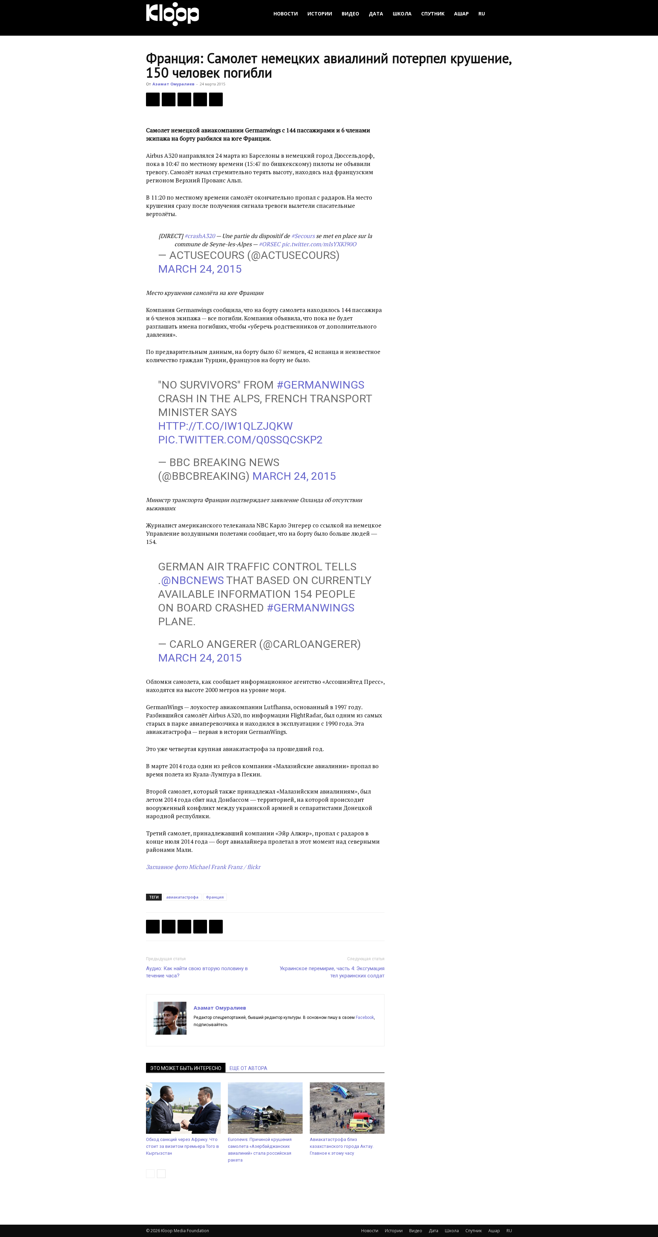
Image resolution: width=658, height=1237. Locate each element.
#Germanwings (320, 384)
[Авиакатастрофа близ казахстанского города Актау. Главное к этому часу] (347, 1108)
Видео (350, 13)
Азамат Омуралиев (173, 83)
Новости (285, 13)
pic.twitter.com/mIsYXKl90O (319, 244)
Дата (376, 13)
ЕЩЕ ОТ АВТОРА (248, 1068)
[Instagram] (211, 1036)
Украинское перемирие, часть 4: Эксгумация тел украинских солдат (332, 972)
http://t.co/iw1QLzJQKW (225, 425)
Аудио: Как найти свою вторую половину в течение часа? (197, 972)
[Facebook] (153, 99)
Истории (319, 13)
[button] (504, 14)
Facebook (365, 1017)
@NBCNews (192, 580)
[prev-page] (150, 1173)
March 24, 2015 (200, 268)
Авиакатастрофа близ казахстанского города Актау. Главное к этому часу (342, 1146)
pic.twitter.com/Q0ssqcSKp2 (240, 439)
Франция (215, 897)
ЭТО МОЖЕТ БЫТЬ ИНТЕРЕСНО (185, 1068)
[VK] (184, 99)
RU (481, 13)
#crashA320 (199, 236)
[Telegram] (200, 99)
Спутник (432, 13)
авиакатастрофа (182, 897)
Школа (402, 13)
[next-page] (161, 1173)
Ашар (461, 13)
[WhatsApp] (216, 99)
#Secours (303, 236)
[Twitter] (168, 99)
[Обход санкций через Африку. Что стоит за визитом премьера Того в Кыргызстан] (183, 1108)
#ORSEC (269, 244)
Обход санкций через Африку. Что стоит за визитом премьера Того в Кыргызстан (182, 1146)
